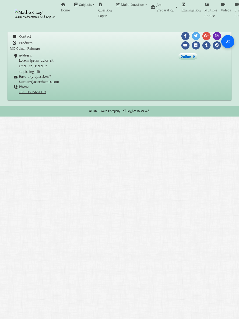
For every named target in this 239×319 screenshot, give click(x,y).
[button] (84, 4)
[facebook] (185, 36)
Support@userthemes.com (39, 81)
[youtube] (185, 45)
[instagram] (217, 36)
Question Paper (105, 13)
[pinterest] (217, 45)
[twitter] (196, 36)
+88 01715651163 (32, 92)
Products (25, 43)
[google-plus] (206, 36)
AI (228, 41)
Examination (191, 10)
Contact (24, 36)
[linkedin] (196, 45)
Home (65, 10)
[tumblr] (206, 45)
